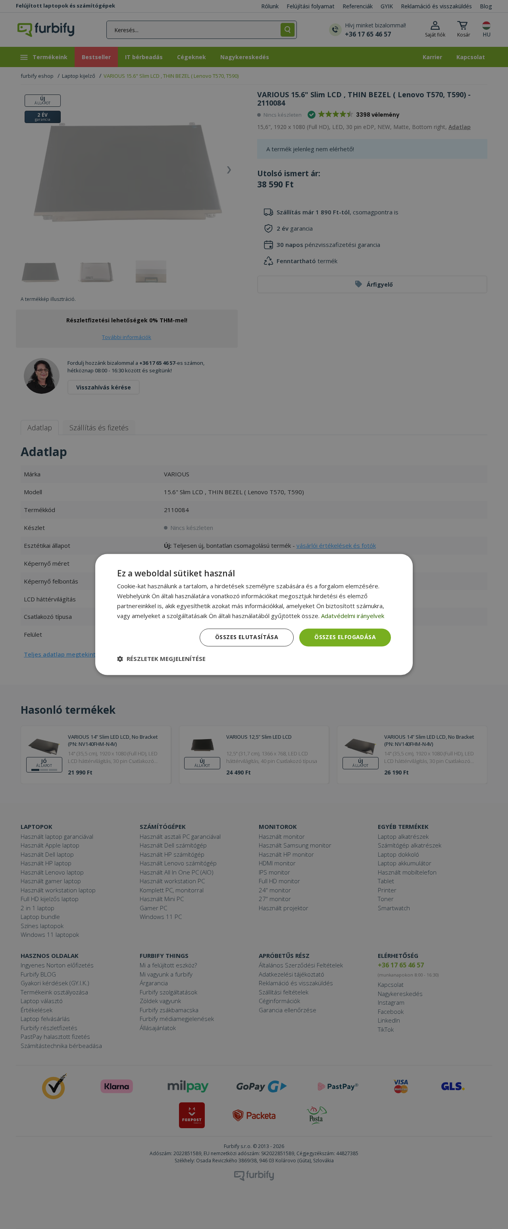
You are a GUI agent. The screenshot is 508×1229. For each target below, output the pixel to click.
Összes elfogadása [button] (345, 637)
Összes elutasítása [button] (246, 637)
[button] (161, 659)
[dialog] (254, 614)
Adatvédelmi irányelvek (352, 616)
